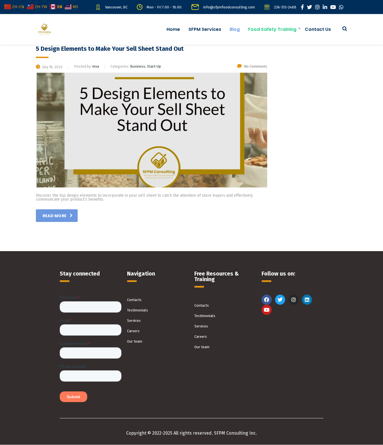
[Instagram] (294, 300)
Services (134, 320)
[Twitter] (280, 300)
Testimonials (137, 310)
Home (173, 29)
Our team (134, 341)
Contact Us (318, 29)
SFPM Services (204, 29)
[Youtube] (267, 310)
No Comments (255, 66)
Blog (235, 29)
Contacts (134, 300)
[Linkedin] (307, 300)
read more (54, 216)
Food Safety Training (272, 29)
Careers (133, 331)
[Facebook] (267, 300)
